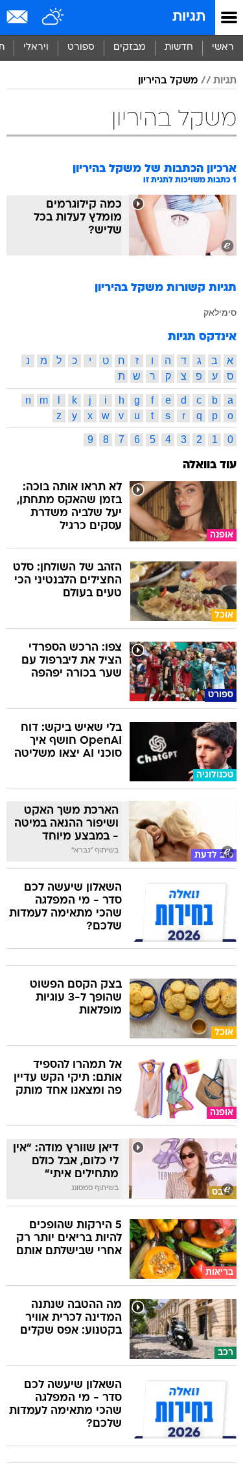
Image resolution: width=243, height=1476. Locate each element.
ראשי (223, 47)
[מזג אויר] (53, 17)
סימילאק (220, 312)
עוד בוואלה (210, 465)
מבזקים (129, 47)
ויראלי (36, 47)
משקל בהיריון (168, 81)
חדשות (179, 47)
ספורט (81, 47)
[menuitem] (178, 48)
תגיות (188, 17)
